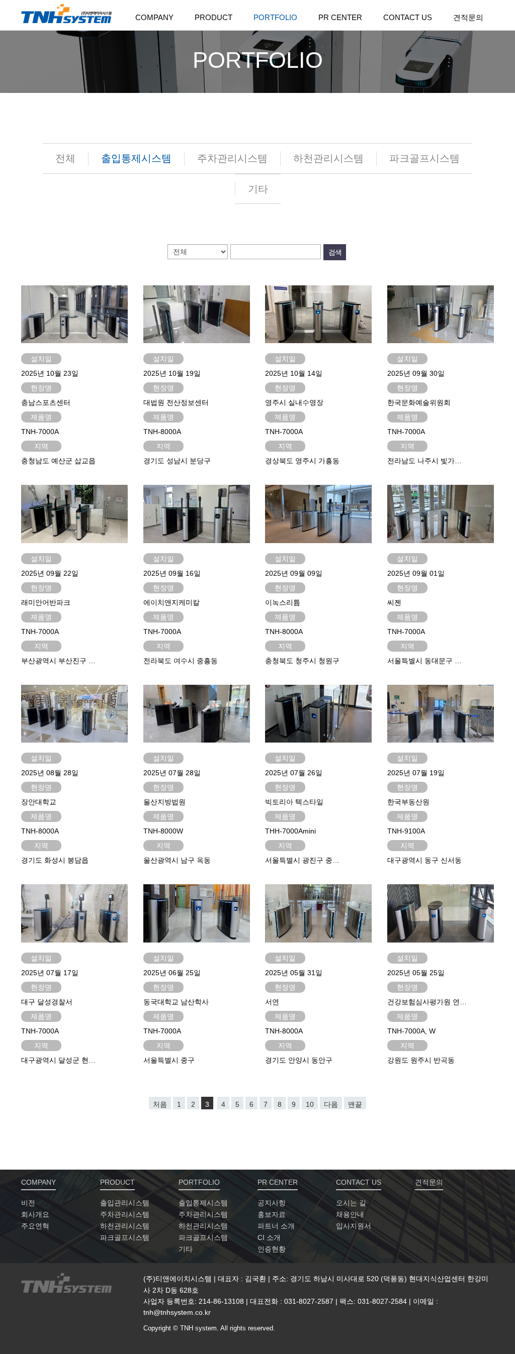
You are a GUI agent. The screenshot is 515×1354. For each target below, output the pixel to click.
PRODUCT (213, 17)
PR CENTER (340, 17)
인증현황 (272, 1249)
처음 (160, 1104)
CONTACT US (407, 17)
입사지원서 (353, 1226)
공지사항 (272, 1203)
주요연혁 (35, 1226)
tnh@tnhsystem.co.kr (177, 1312)
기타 (258, 188)
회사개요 (35, 1214)
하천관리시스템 (328, 158)
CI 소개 (269, 1237)
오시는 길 (351, 1203)
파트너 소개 (276, 1226)
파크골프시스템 (424, 158)
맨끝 (355, 1104)
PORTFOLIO (275, 17)
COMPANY (154, 17)
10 (310, 1104)
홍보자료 (272, 1214)
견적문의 (468, 17)
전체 (65, 158)
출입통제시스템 (136, 158)
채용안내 (350, 1214)
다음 (331, 1104)
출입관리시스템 (124, 1203)
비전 (28, 1203)
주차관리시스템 (232, 158)
